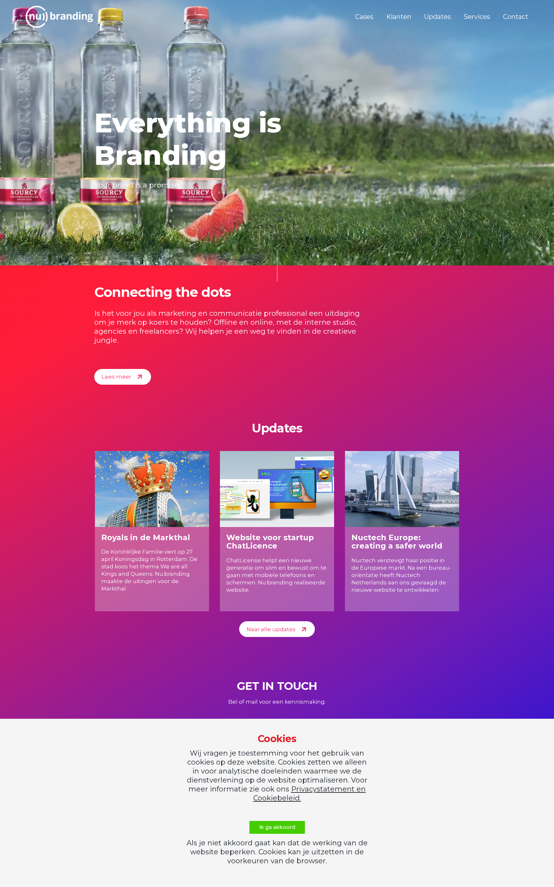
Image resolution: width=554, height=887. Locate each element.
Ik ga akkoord (277, 827)
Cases (364, 17)
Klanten (398, 17)
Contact (515, 17)
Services (477, 17)
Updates (437, 17)
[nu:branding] (59, 17)
